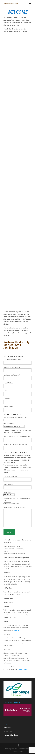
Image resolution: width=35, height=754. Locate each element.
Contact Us (7, 727)
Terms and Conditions (11, 735)
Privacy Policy (8, 731)
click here (16, 630)
